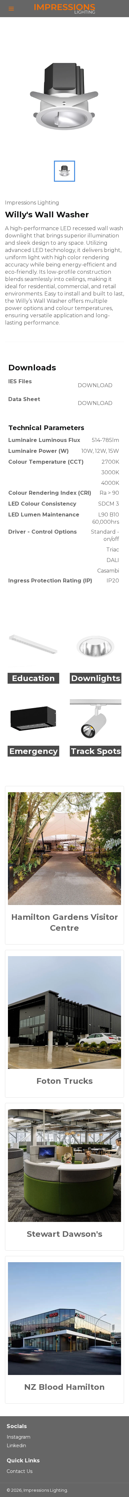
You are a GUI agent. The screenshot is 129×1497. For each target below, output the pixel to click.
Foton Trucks (64, 1081)
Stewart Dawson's (64, 1234)
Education (33, 678)
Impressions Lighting (45, 1490)
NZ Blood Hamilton (64, 1387)
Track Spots (96, 751)
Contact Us (19, 1471)
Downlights (95, 678)
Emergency (33, 751)
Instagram (18, 1437)
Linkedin (16, 1446)
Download (95, 385)
